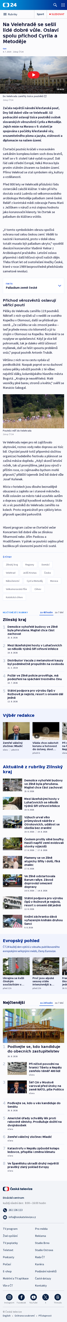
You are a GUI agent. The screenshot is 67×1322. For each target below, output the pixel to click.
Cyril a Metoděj (35, 580)
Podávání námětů (45, 1271)
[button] (33, 75)
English (7, 1315)
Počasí (7, 1264)
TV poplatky (10, 1243)
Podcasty (8, 1257)
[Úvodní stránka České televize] (18, 1188)
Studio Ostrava (44, 1250)
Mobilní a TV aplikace (16, 1278)
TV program (10, 1228)
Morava (54, 580)
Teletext (8, 1250)
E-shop (7, 1271)
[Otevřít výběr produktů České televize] (63, 5)
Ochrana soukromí (25, 1315)
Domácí (45, 564)
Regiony (29, 564)
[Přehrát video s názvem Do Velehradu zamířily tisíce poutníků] (33, 74)
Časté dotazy (43, 1278)
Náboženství (12, 580)
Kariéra (39, 1264)
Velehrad (10, 572)
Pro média (41, 1228)
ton (4, 48)
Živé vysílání (10, 1236)
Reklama (40, 1236)
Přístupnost (45, 1315)
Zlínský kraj (12, 564)
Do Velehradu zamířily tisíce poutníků (23, 96)
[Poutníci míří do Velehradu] (33, 411)
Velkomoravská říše (16, 589)
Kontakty (41, 1285)
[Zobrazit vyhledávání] (55, 5)
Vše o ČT (8, 1285)
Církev (37, 589)
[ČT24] (10, 5)
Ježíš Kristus (30, 572)
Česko (47, 572)
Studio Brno (42, 1243)
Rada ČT (40, 1257)
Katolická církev (14, 597)
